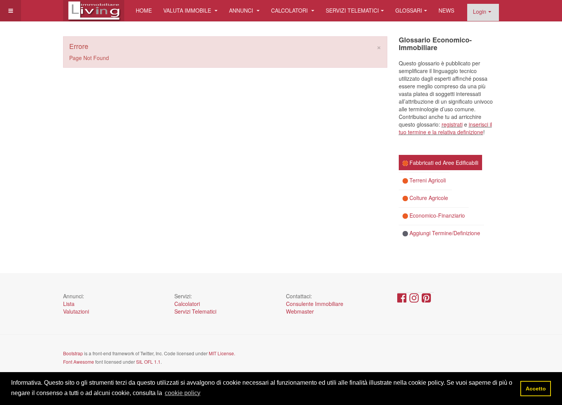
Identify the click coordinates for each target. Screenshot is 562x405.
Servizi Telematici (195, 311)
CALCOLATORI (290, 10)
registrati (452, 124)
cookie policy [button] (182, 393)
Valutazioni (76, 311)
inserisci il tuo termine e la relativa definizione (445, 128)
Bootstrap (73, 353)
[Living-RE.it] (93, 10)
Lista (69, 303)
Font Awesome (78, 361)
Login (479, 11)
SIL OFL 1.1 (148, 361)
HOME (144, 10)
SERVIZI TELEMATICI (352, 10)
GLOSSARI (408, 10)
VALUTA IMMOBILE (188, 10)
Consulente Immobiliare (314, 303)
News (446, 10)
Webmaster (300, 311)
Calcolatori (187, 303)
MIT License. (222, 353)
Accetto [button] (536, 388)
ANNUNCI (242, 10)
